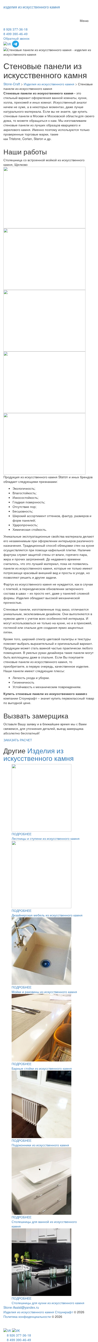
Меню (84, 20)
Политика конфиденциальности (27, 1316)
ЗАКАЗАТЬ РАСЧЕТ (17, 740)
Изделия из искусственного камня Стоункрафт (38, 1312)
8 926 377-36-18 (15, 29)
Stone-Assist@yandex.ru (21, 1307)
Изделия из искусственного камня (38, 754)
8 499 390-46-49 (15, 33)
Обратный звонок (16, 38)
